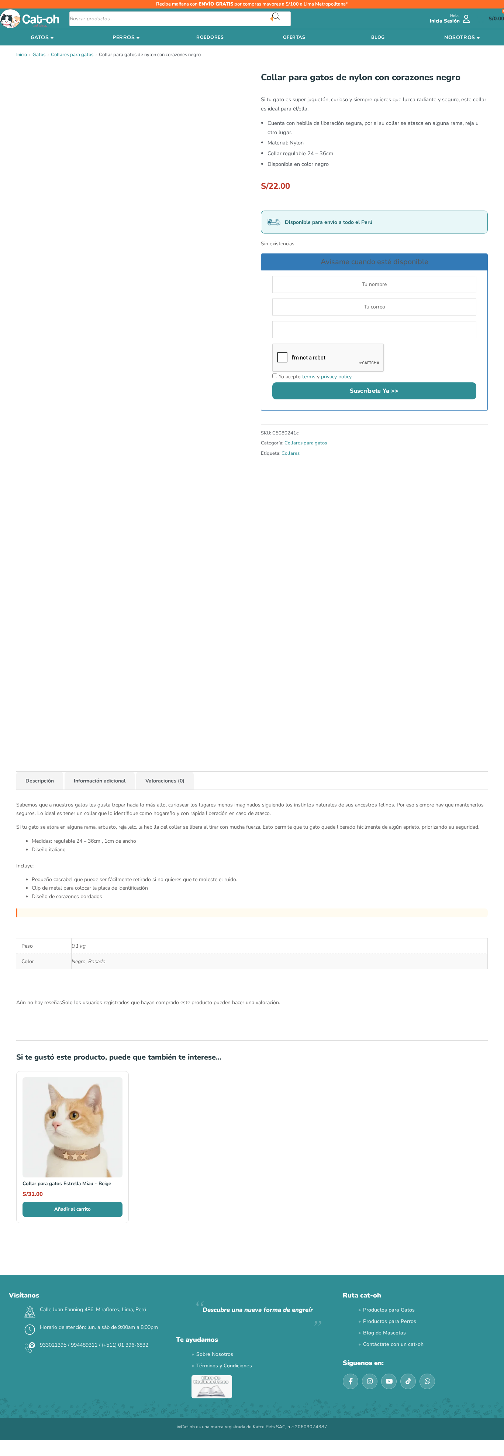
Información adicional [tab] (99, 780)
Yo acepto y (314, 376)
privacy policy (336, 376)
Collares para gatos (72, 54)
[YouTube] (389, 1381)
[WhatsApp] (427, 1381)
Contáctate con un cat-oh (393, 1344)
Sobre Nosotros (214, 1354)
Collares (291, 453)
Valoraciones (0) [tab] (164, 780)
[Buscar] (281, 18)
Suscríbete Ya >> (374, 391)
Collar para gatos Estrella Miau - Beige (67, 1183)
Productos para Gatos (389, 1309)
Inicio (21, 54)
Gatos (38, 54)
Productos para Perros (389, 1321)
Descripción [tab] (39, 780)
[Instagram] (369, 1381)
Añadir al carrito (72, 1209)
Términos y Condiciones (224, 1365)
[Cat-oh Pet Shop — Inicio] (29, 18)
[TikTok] (408, 1381)
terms (308, 376)
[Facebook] (350, 1381)
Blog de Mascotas (384, 1332)
